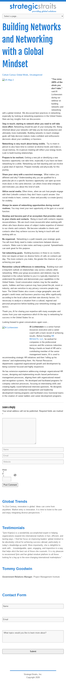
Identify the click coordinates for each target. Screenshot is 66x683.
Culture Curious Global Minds (15, 75)
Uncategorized (35, 75)
